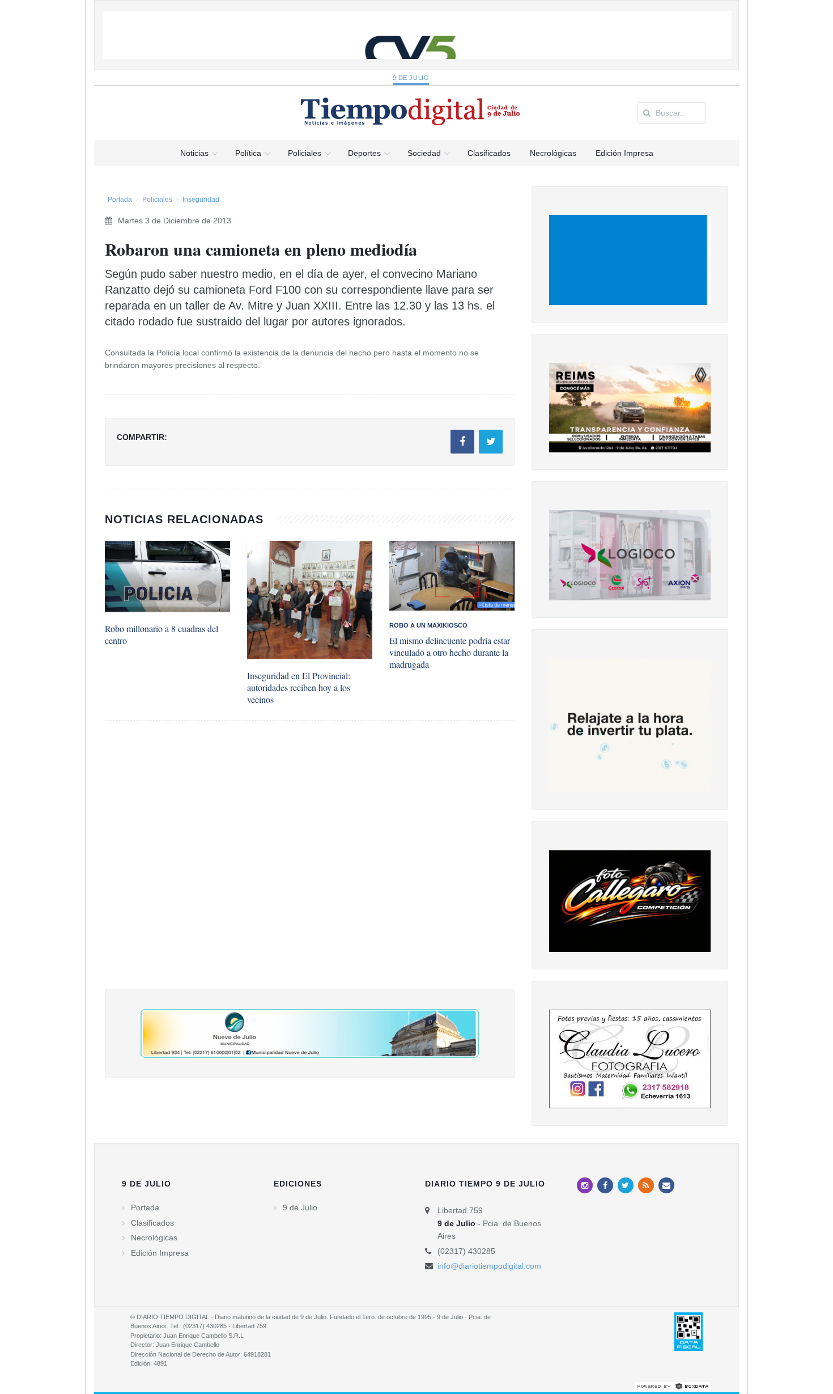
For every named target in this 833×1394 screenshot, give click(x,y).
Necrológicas (154, 1237)
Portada (120, 200)
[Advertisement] (310, 866)
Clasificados (152, 1222)
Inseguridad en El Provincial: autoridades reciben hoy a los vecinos (298, 687)
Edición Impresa (160, 1252)
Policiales (157, 200)
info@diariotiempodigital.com (489, 1265)
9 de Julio (411, 77)
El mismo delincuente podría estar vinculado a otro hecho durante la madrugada (449, 652)
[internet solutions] (673, 1386)
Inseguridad (200, 200)
